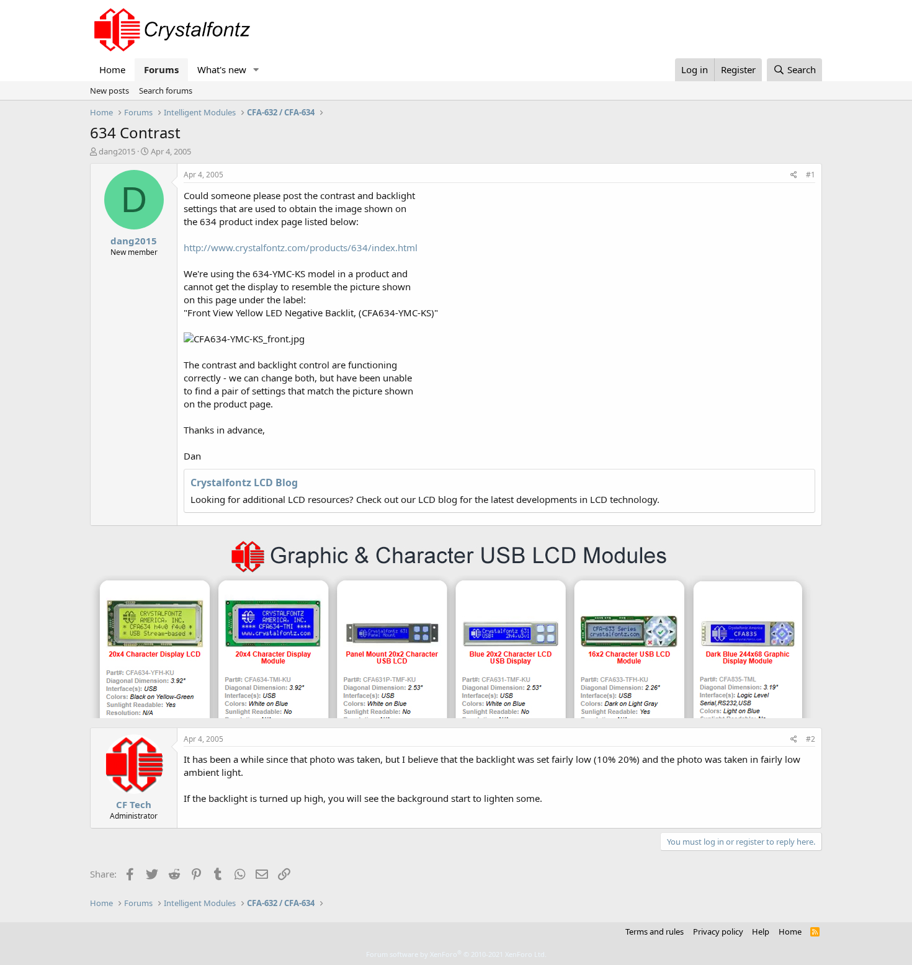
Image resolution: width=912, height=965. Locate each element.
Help (760, 931)
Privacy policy (718, 931)
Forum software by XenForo (456, 954)
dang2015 (117, 151)
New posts (109, 90)
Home (112, 69)
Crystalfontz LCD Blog (244, 482)
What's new (221, 69)
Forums (161, 69)
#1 (810, 174)
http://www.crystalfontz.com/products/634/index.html (301, 247)
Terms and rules (654, 931)
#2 (810, 739)
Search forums (165, 90)
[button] (256, 69)
